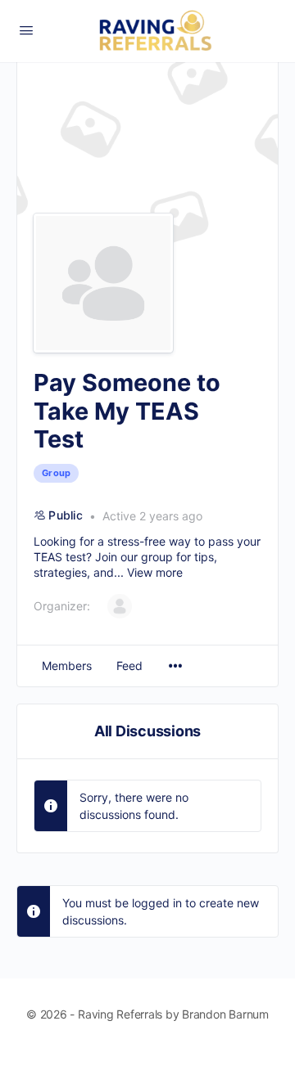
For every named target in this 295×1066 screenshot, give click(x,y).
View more (155, 572)
